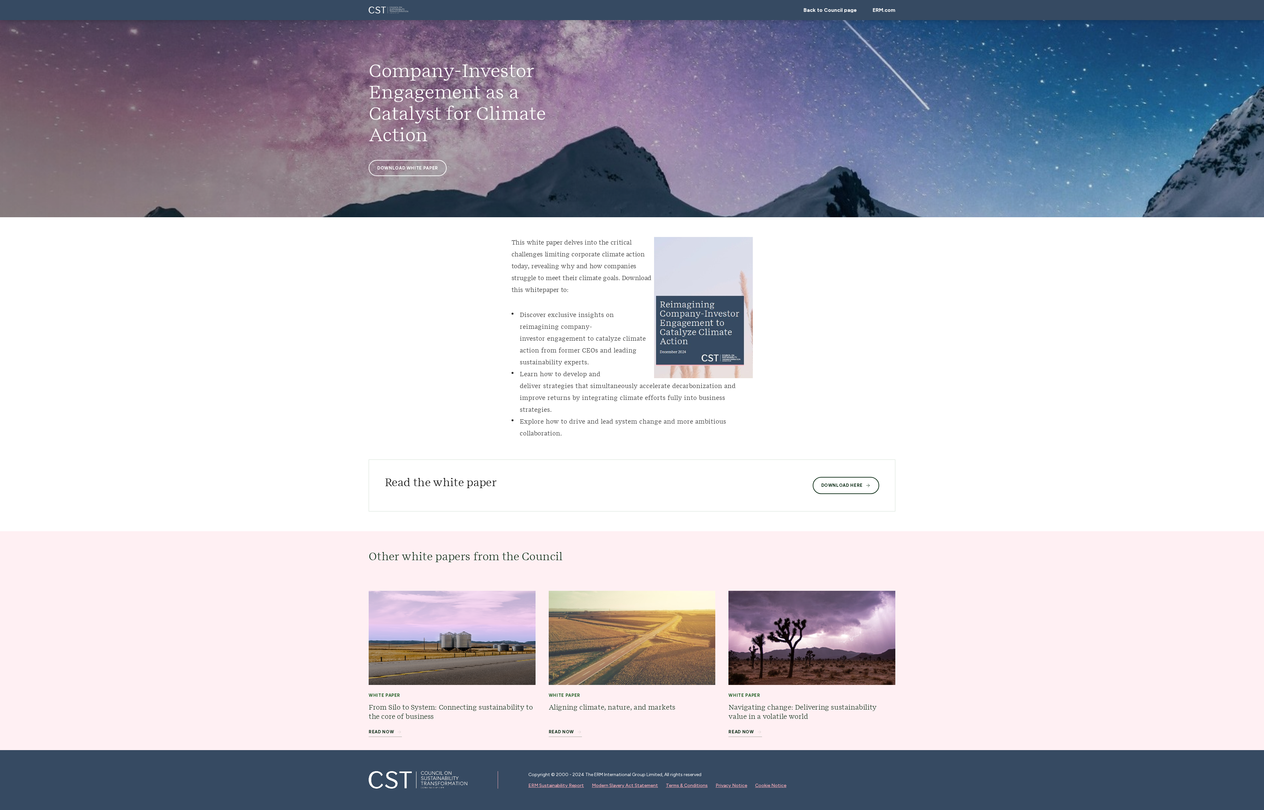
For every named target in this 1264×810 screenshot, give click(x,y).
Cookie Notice (770, 785)
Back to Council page (830, 10)
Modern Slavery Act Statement (625, 785)
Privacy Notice (731, 785)
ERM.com (884, 10)
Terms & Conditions (687, 785)
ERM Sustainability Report (556, 785)
